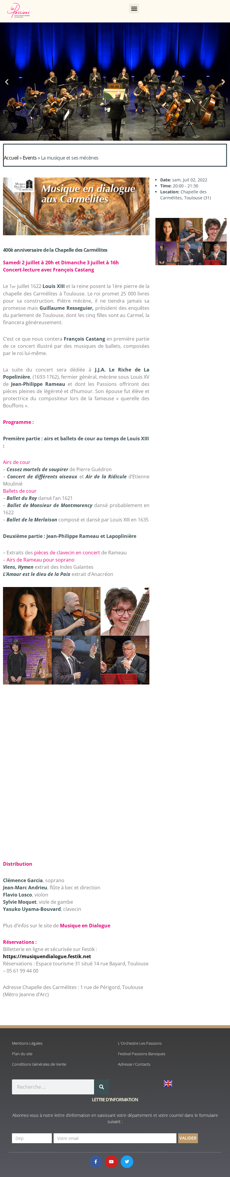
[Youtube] (111, 1161)
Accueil (11, 157)
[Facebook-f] (96, 1161)
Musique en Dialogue (85, 925)
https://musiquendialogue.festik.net (47, 956)
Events (30, 157)
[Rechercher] (101, 1086)
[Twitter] (127, 1161)
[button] (134, 8)
